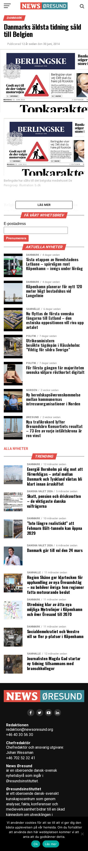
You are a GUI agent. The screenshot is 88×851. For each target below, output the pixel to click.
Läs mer (51, 844)
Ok (36, 844)
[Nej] (82, 833)
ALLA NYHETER (16, 449)
